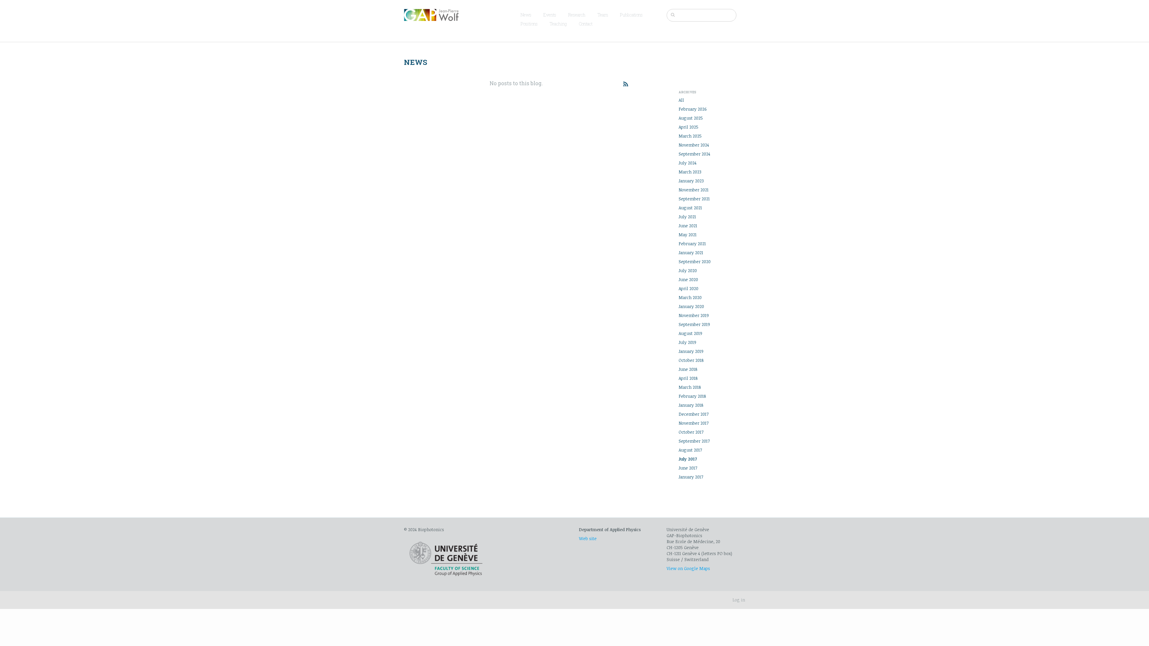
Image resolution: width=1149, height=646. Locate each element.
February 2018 (692, 396)
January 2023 (691, 181)
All (681, 100)
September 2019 (694, 324)
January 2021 (691, 252)
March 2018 (690, 387)
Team (603, 15)
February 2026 (693, 109)
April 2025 (688, 127)
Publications (631, 15)
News (526, 15)
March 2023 (690, 172)
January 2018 (691, 405)
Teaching (558, 24)
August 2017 (690, 450)
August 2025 (691, 118)
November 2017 (694, 423)
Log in (738, 600)
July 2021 (687, 217)
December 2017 (694, 414)
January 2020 (691, 306)
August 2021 (690, 208)
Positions (529, 24)
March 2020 (690, 297)
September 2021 (694, 199)
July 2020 (688, 270)
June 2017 (688, 468)
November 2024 (694, 145)
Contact (585, 24)
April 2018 (688, 378)
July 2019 (687, 342)
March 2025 (690, 136)
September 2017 (694, 441)
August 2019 (690, 333)
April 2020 (688, 288)
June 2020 (688, 279)
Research (577, 15)
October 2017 (691, 432)
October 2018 (691, 360)
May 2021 (688, 234)
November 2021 (694, 190)
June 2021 (688, 225)
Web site (588, 538)
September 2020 (695, 261)
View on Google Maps (688, 568)
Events (549, 15)
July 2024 (688, 163)
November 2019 (694, 315)
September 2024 (694, 154)
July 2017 (688, 459)
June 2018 (688, 369)
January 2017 (691, 477)
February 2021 (692, 243)
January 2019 (691, 351)
